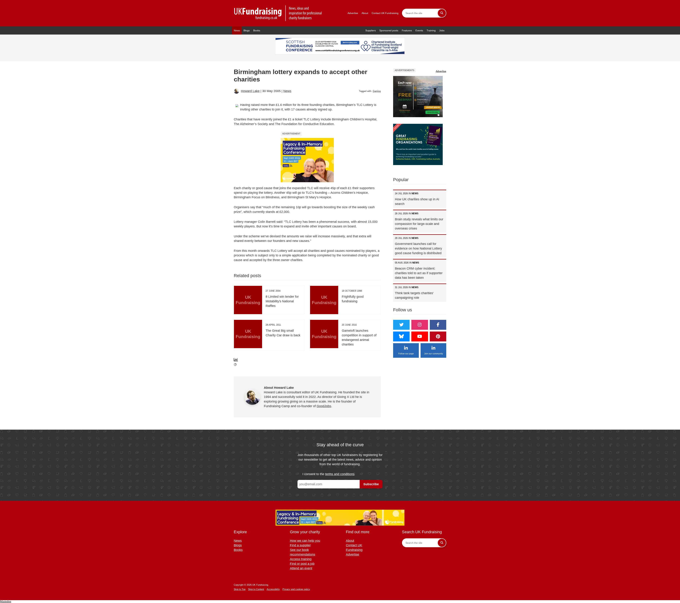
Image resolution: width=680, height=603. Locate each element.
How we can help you (305, 540)
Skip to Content (256, 589)
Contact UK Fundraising (385, 13)
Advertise (353, 13)
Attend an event (301, 568)
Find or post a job (302, 563)
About (365, 13)
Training (431, 30)
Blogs (246, 30)
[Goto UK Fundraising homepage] (278, 13)
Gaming (377, 91)
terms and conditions (340, 474)
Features (407, 30)
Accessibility (273, 589)
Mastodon (5, 601)
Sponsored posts (388, 30)
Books (256, 30)
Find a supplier (300, 545)
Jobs (441, 30)
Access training (300, 559)
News (237, 30)
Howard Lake (250, 91)
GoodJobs (324, 406)
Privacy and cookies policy (296, 589)
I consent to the (328, 474)
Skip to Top (239, 589)
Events (419, 30)
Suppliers (370, 30)
